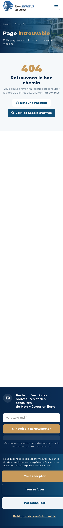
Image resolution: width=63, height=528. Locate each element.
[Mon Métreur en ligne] (19, 6)
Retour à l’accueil (33, 102)
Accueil (6, 24)
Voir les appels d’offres (33, 112)
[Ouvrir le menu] (56, 6)
